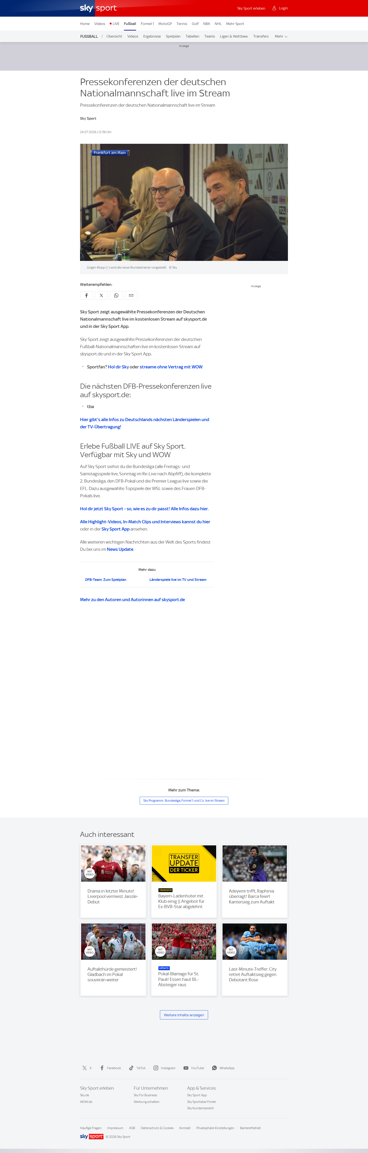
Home (85, 24)
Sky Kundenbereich (200, 1108)
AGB (132, 1128)
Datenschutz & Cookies (157, 1128)
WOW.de (86, 1102)
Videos (99, 24)
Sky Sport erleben (251, 8)
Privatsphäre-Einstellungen (215, 1128)
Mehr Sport (235, 24)
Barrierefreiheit (250, 1128)
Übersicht (114, 36)
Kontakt (185, 1128)
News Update (120, 549)
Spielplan (173, 36)
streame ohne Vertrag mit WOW (171, 366)
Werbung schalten (147, 1102)
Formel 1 (147, 24)
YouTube (197, 1068)
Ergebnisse (152, 36)
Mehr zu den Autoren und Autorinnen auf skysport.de (132, 599)
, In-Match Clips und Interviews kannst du (145, 521)
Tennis (182, 24)
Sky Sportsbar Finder (201, 1102)
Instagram (168, 1068)
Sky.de (84, 1095)
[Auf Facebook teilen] (86, 295)
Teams (209, 36)
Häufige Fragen (91, 1128)
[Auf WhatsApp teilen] (116, 295)
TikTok (141, 1068)
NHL (218, 24)
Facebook (114, 1068)
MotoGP (165, 24)
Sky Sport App (197, 1095)
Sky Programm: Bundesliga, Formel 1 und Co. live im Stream (184, 801)
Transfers (261, 36)
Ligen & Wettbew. (234, 36)
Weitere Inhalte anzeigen (184, 1015)
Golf (195, 24)
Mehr (279, 36)
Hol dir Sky (118, 366)
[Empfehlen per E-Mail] (131, 295)
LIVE (116, 24)
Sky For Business (145, 1095)
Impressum (115, 1128)
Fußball (130, 24)
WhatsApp (227, 1068)
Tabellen (192, 36)
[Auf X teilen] (101, 295)
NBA (206, 24)
